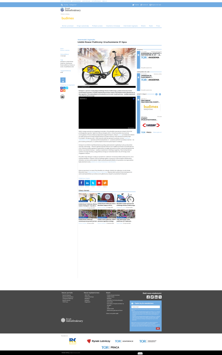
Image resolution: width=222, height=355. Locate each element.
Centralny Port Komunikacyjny (115, 300)
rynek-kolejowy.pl (76, 1)
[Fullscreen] (133, 127)
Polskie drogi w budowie (113, 295)
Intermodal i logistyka (130, 26)
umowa (120, 135)
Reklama (87, 300)
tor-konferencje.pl (96, 1)
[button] (156, 97)
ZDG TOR (87, 295)
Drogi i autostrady (83, 26)
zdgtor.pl (104, 1)
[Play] (81, 127)
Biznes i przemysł (67, 26)
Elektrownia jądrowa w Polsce (114, 310)
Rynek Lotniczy (66, 300)
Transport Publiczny (68, 298)
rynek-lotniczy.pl (86, 1)
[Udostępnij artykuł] (64, 88)
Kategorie (72, 5)
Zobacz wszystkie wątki (112, 313)
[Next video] (85, 127)
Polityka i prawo (97, 26)
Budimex (109, 298)
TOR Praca (65, 302)
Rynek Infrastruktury (68, 297)
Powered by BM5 (77, 352)
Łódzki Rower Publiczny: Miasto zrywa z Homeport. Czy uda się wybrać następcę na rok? (88, 205)
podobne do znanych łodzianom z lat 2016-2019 (103, 162)
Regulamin (87, 302)
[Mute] (90, 127)
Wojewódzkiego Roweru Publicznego (97, 172)
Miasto (143, 26)
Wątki (151, 26)
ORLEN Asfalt (110, 308)
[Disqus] (107, 256)
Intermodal (110, 302)
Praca (158, 26)
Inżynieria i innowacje (113, 26)
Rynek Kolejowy (67, 295)
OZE (108, 307)
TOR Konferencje (89, 297)
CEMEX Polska (110, 297)
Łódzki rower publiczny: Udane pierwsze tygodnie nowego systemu (107, 221)
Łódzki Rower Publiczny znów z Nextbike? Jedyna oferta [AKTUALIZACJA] (107, 205)
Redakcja (87, 298)
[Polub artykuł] (61, 88)
